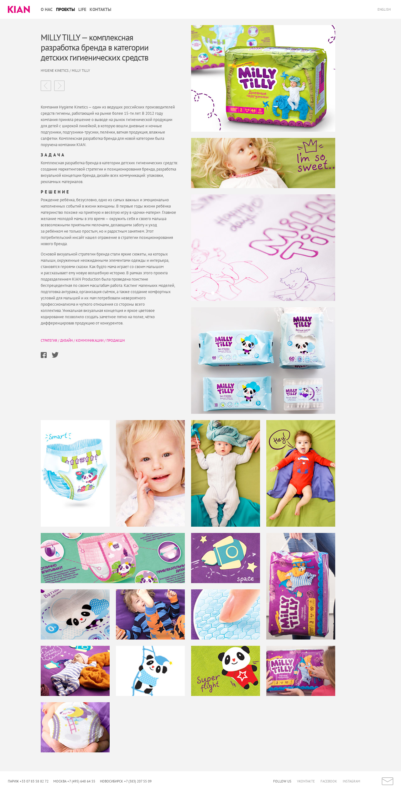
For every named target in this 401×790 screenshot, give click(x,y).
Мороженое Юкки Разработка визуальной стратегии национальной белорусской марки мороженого (59, 86)
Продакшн (116, 340)
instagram (351, 781)
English (385, 9)
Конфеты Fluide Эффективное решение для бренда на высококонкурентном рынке (46, 86)
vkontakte (306, 781)
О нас (47, 9)
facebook (328, 781)
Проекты (65, 9)
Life (82, 9)
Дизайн (66, 340)
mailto (387, 781)
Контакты (100, 9)
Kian (19, 9)
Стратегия (49, 340)
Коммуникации (89, 340)
